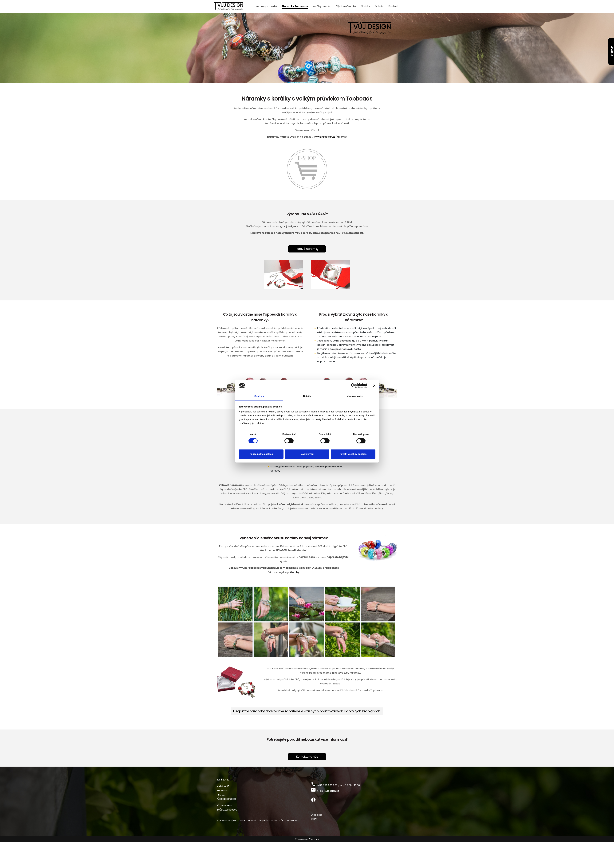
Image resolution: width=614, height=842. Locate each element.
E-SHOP (611, 51)
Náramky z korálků (266, 6)
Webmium (314, 839)
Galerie (379, 6)
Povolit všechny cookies (352, 454)
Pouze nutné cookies (261, 454)
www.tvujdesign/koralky (285, 572)
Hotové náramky (307, 249)
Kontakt (393, 6)
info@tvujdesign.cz (287, 226)
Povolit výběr (307, 454)
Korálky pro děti (322, 6)
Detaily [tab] (307, 396)
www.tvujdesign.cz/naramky (330, 136)
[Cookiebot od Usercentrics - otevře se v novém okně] (353, 385)
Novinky (365, 6)
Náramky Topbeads (295, 6)
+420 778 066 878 (327, 785)
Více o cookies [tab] (355, 396)
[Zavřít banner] (374, 385)
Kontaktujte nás (307, 757)
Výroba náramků (346, 6)
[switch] (289, 440)
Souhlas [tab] (259, 396)
